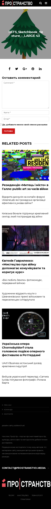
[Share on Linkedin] (40, 69)
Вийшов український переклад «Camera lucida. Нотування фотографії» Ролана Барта (25, 379)
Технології (37, 495)
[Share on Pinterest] (33, 69)
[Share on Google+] (24, 69)
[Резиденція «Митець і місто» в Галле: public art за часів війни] (25, 165)
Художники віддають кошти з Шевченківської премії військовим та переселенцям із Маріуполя (23, 296)
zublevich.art (19, 425)
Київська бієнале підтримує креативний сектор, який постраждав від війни (25, 215)
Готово (8, 131)
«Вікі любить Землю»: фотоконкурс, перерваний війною (22, 282)
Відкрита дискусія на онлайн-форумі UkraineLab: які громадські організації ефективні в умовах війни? (24, 200)
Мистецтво (23, 495)
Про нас (8, 405)
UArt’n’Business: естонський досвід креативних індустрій (22, 365)
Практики (25, 499)
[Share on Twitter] (16, 69)
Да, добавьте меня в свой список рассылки (24, 124)
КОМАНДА (8, 410)
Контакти (8, 414)
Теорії (11, 495)
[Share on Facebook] (9, 69)
